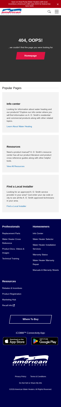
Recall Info (7, 305)
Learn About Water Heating (19, 126)
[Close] (58, 4)
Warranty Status (40, 254)
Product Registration (11, 294)
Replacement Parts (11, 233)
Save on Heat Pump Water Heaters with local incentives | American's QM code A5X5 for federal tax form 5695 (29, 4)
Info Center (38, 233)
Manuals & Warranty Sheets (46, 270)
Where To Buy (30, 319)
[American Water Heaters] (12, 11)
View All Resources (15, 166)
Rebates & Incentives (12, 288)
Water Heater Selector (43, 239)
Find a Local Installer (16, 206)
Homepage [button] (30, 55)
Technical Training (10, 258)
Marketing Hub (9, 299)
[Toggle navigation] (57, 11)
